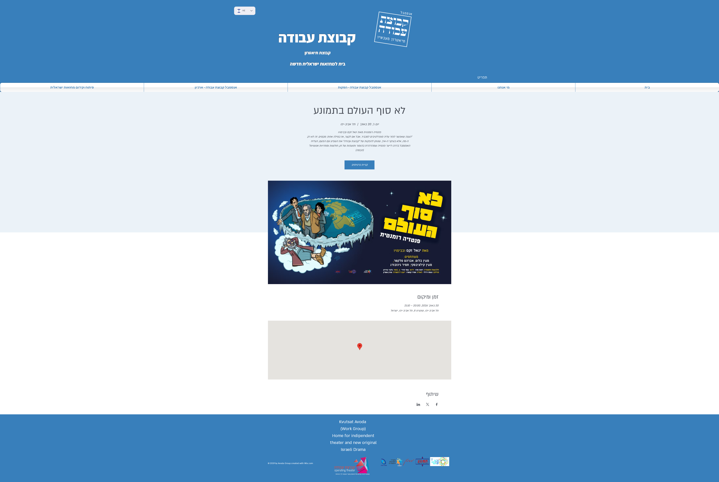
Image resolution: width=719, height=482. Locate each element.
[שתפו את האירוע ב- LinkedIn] (418, 404)
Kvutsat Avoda (353, 422)
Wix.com (308, 463)
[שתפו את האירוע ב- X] (427, 404)
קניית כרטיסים (360, 165)
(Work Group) (353, 429)
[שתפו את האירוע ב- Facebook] (437, 404)
